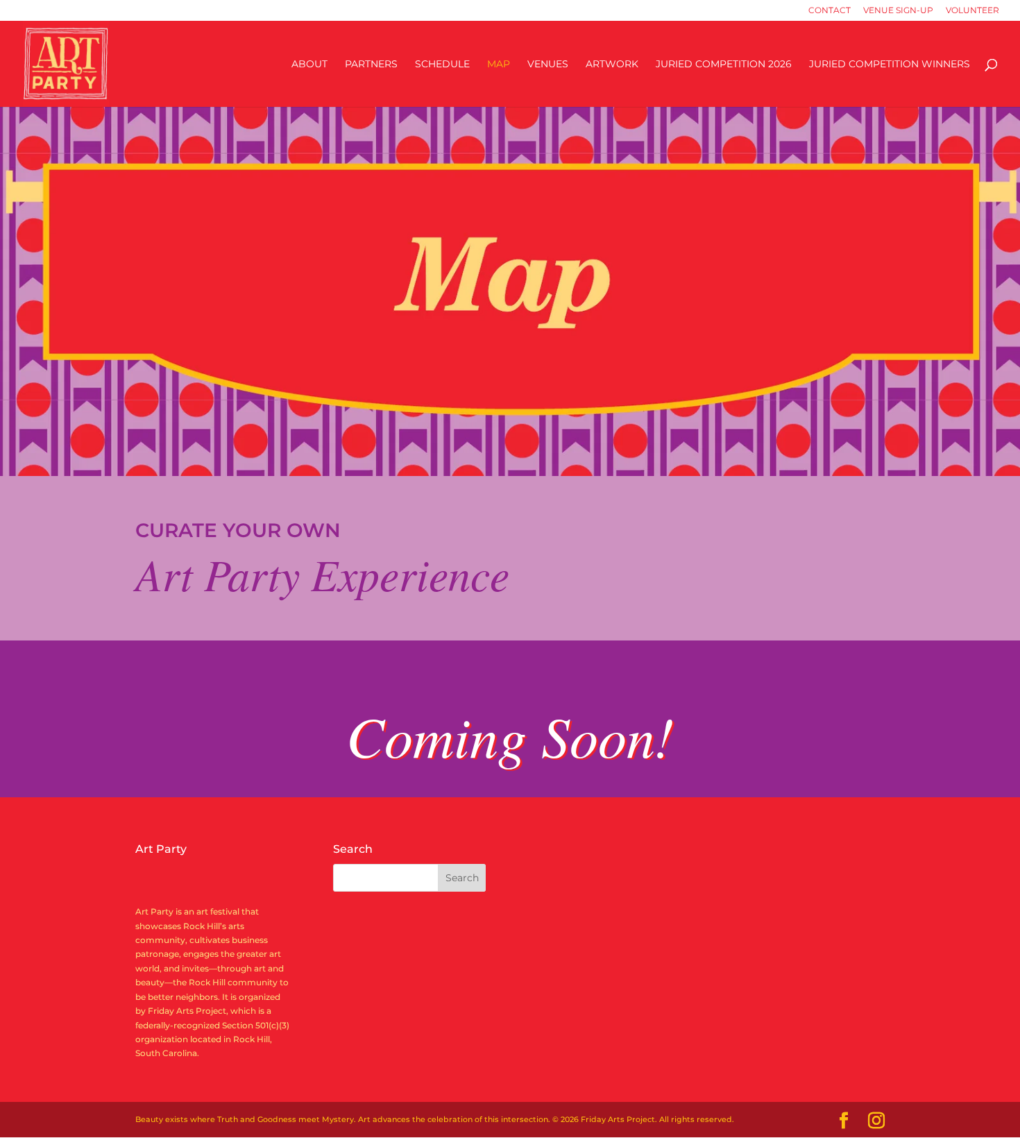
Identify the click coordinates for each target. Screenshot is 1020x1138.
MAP (498, 64)
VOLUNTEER (972, 10)
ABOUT (309, 64)
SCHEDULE (442, 64)
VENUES (547, 64)
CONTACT (829, 10)
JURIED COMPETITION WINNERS (889, 64)
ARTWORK (612, 64)
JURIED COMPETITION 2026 (724, 64)
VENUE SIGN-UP (898, 10)
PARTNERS (371, 64)
